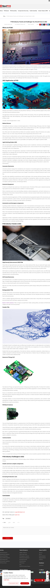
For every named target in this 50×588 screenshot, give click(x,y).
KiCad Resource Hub (23, 559)
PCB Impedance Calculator (24, 556)
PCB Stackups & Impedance (24, 557)
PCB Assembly (13, 10)
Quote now (17, 514)
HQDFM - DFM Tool (23, 552)
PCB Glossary (22, 562)
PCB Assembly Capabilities (5, 561)
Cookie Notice (6, 579)
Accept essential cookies (13, 583)
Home (1, 10)
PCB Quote (6, 10)
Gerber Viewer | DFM (43, 10)
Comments (8, 538)
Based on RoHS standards (8, 302)
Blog (4, 16)
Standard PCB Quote (3, 552)
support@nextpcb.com (20, 512)
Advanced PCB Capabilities (5, 557)
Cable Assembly (33, 10)
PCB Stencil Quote (3, 562)
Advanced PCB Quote (4, 556)
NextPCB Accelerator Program (25, 566)
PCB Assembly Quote (4, 559)
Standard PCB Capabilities (4, 554)
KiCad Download (23, 561)
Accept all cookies (24, 583)
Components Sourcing (23, 10)
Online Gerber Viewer (23, 554)
